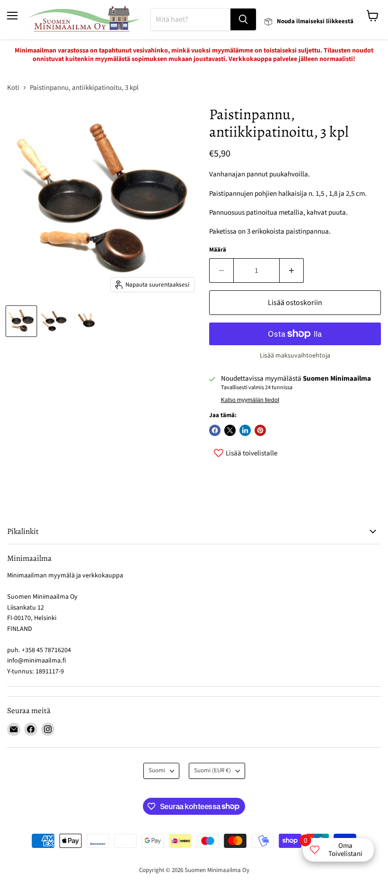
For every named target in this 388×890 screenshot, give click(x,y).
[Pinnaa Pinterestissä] (260, 430)
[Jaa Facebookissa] (214, 430)
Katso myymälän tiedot (250, 400)
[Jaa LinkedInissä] (245, 430)
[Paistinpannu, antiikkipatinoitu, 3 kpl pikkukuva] (21, 321)
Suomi (157, 770)
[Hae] (243, 19)
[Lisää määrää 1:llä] (292, 270)
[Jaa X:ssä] (230, 430)
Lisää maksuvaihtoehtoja (295, 355)
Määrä (217, 249)
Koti (13, 88)
